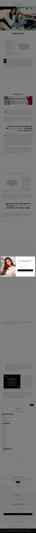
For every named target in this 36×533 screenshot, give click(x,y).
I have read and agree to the (26, 272)
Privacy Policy (29, 272)
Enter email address (25, 268)
